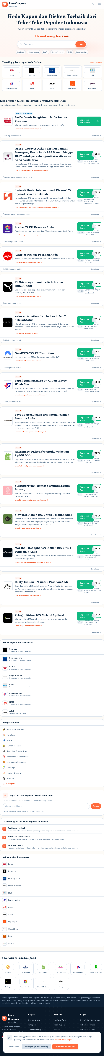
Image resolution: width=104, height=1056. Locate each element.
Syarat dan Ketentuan (90, 1020)
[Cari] (92, 4)
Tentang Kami (60, 1020)
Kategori (32, 1025)
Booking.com (34, 52)
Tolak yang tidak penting (36, 1046)
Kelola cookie (13, 1046)
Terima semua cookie (65, 1046)
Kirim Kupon (59, 1025)
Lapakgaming (81, 52)
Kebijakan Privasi (87, 1025)
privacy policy (35, 811)
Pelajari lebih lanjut (63, 1039)
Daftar (96, 806)
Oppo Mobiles (57, 52)
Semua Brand (34, 1020)
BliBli (70, 52)
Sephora (20, 52)
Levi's (45, 52)
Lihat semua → (96, 62)
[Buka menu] (99, 4)
